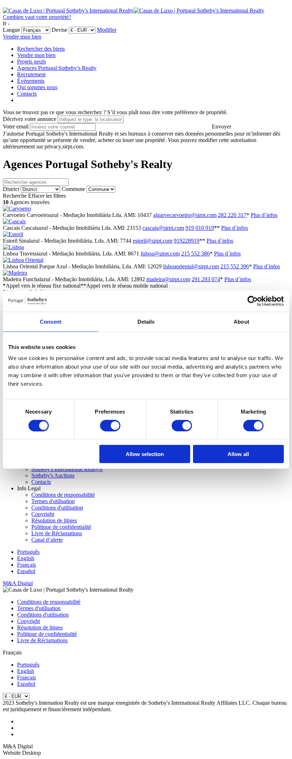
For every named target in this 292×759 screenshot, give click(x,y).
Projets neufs (31, 62)
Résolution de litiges (54, 520)
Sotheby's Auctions (52, 475)
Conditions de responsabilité (63, 495)
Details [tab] (146, 321)
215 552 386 (195, 254)
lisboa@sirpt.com (160, 254)
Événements (31, 81)
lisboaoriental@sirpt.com (191, 266)
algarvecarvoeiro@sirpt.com (185, 215)
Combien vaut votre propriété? (37, 17)
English (25, 558)
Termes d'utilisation (53, 501)
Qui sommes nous (37, 87)
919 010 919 (200, 228)
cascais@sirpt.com (163, 228)
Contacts (27, 94)
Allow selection (145, 454)
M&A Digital (18, 583)
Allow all (238, 454)
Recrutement (31, 74)
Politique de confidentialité (61, 527)
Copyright (42, 514)
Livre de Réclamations (56, 533)
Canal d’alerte (47, 540)
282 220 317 (232, 215)
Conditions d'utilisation (57, 508)
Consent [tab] (50, 321)
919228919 (186, 241)
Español (26, 571)
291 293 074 (206, 279)
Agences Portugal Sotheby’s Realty (57, 68)
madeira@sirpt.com (168, 279)
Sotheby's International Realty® (67, 469)
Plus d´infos (264, 215)
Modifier (106, 30)
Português (28, 552)
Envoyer (221, 126)
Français (26, 565)
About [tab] (241, 321)
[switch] (110, 425)
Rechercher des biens (41, 49)
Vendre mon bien (22, 37)
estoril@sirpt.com (152, 241)
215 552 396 (234, 266)
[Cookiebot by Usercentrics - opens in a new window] (252, 300)
